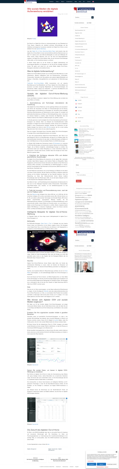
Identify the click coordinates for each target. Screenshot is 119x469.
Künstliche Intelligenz (82, 215)
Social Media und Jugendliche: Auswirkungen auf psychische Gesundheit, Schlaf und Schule (85, 141)
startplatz (77, 225)
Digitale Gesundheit (79, 41)
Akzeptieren (91, 464)
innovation (87, 212)
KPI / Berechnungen (79, 73)
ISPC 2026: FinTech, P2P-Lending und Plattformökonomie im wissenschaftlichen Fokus (86, 130)
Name (77, 165)
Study (62, 1)
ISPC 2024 (77, 213)
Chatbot (76, 35)
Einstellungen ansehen (111, 464)
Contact (89, 1)
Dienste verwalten (91, 461)
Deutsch (71, 466)
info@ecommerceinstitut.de (81, 259)
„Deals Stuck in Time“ (46, 223)
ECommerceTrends (81, 208)
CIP (84, 1)
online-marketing (81, 218)
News (76, 1)
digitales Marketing (84, 195)
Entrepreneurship (79, 54)
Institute (51, 1)
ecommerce (79, 206)
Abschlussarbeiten (79, 30)
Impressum (106, 466)
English (77, 466)
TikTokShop (87, 227)
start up (84, 225)
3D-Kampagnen (56, 143)
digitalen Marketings (41, 48)
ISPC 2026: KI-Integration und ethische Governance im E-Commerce (86, 135)
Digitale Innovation (78, 193)
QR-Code (48, 127)
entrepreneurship (79, 210)
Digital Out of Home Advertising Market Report (44, 51)
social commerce (87, 220)
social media (90, 223)
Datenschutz (65, 466)
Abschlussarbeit (78, 192)
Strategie (82, 227)
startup (81, 225)
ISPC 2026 (82, 213)
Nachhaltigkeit (78, 76)
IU (75, 68)
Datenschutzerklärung (100, 466)
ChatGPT (89, 191)
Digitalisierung (79, 199)
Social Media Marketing (80, 87)
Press (80, 1)
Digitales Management (31, 449)
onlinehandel (87, 218)
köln (92, 213)
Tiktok (76, 92)
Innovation (77, 63)
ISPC (76, 65)
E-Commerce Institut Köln (82, 204)
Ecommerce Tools (79, 52)
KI (84, 213)
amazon (82, 191)
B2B (84, 192)
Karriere (77, 71)
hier (48, 444)
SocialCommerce (81, 223)
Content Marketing (79, 38)
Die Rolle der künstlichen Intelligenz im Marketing (35, 459)
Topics (57, 1)
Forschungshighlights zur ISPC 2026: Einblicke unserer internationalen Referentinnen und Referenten (86, 146)
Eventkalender (88, 210)
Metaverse (34, 194)
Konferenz (88, 213)
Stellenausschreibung (80, 90)
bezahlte (56, 320)
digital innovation (88, 197)
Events (76, 57)
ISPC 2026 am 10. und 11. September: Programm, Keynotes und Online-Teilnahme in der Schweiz (86, 151)
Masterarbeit (77, 217)
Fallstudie (46, 291)
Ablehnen (101, 464)
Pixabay (34, 38)
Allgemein (77, 33)
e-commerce (87, 201)
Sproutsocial (35, 364)
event (84, 210)
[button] (116, 452)
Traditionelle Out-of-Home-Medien (35, 83)
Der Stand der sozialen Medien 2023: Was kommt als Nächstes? (59, 459)
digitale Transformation (53, 449)
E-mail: (77, 172)
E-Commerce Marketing (80, 49)
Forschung (77, 60)
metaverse (81, 217)
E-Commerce (78, 46)
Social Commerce (79, 84)
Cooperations (69, 1)
